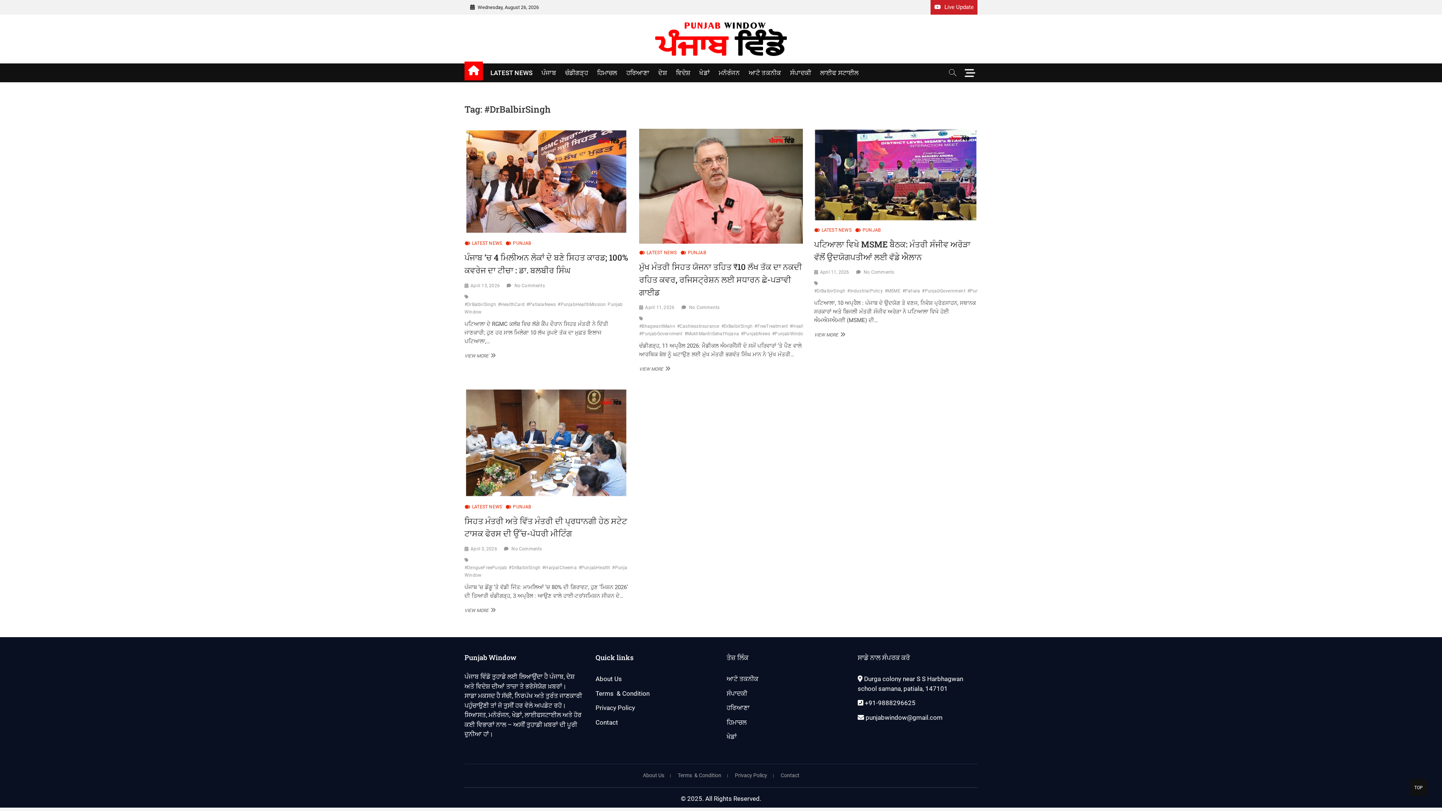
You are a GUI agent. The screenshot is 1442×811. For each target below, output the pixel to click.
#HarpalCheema (559, 567)
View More (479, 355)
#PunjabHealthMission (582, 304)
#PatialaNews (541, 304)
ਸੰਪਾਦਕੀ (800, 73)
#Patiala (911, 291)
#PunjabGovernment (943, 291)
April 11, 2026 (659, 307)
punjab (522, 243)
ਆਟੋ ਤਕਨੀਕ (765, 73)
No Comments (529, 285)
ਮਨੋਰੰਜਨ (729, 73)
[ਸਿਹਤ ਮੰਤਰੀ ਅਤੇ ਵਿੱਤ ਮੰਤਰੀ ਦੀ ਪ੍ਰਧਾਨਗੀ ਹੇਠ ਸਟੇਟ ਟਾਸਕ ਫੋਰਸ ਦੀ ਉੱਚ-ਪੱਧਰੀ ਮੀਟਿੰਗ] (546, 442)
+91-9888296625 (889, 703)
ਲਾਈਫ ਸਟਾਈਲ (839, 73)
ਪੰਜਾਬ (549, 73)
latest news (511, 73)
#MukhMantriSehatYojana (712, 333)
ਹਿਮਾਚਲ (607, 73)
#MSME (892, 291)
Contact (607, 722)
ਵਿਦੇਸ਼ (683, 73)
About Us (609, 679)
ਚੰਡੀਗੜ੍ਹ (576, 73)
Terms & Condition (623, 693)
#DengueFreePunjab (486, 567)
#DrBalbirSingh (480, 304)
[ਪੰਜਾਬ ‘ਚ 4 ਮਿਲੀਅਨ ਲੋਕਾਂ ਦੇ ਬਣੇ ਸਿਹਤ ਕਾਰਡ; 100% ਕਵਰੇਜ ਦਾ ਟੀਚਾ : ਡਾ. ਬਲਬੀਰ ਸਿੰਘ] (546, 181)
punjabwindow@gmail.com (903, 717)
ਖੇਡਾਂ (704, 73)
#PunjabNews (755, 333)
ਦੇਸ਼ (662, 73)
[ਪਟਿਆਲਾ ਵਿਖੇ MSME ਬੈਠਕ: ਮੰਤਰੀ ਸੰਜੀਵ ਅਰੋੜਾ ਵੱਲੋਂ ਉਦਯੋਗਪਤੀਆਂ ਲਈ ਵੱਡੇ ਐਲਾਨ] (895, 175)
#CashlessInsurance (698, 326)
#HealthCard (511, 304)
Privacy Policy (615, 708)
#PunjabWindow (789, 333)
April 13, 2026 (485, 285)
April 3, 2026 (484, 549)
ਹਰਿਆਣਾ (638, 73)
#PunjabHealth (595, 567)
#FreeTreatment (771, 326)
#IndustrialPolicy (864, 291)
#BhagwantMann (657, 326)
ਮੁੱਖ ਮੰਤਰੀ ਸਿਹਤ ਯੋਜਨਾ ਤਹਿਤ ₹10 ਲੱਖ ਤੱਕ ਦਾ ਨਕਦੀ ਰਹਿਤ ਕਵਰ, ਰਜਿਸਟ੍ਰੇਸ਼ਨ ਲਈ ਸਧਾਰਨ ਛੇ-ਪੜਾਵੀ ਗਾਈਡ (720, 279)
